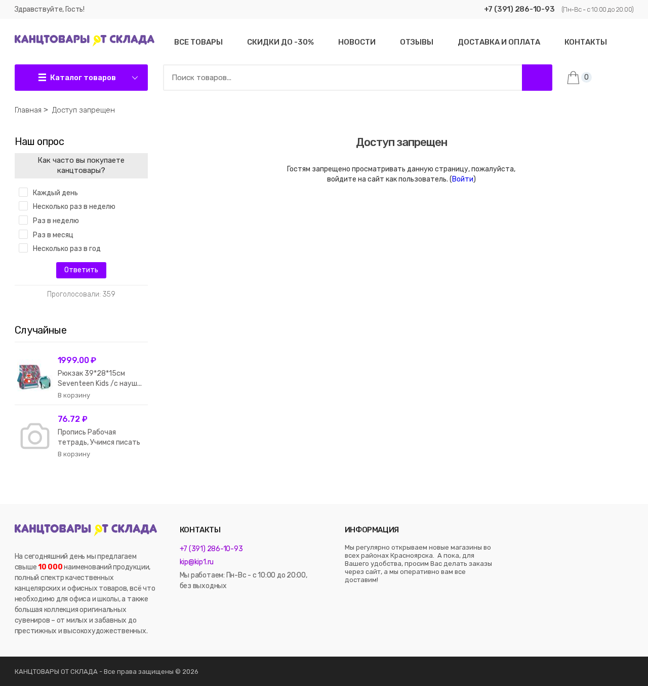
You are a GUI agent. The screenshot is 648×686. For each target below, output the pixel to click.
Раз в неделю (56, 220)
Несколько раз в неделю (74, 206)
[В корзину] (74, 395)
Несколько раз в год (67, 248)
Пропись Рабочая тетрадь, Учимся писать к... (99, 442)
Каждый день (55, 193)
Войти (462, 179)
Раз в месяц (53, 235)
